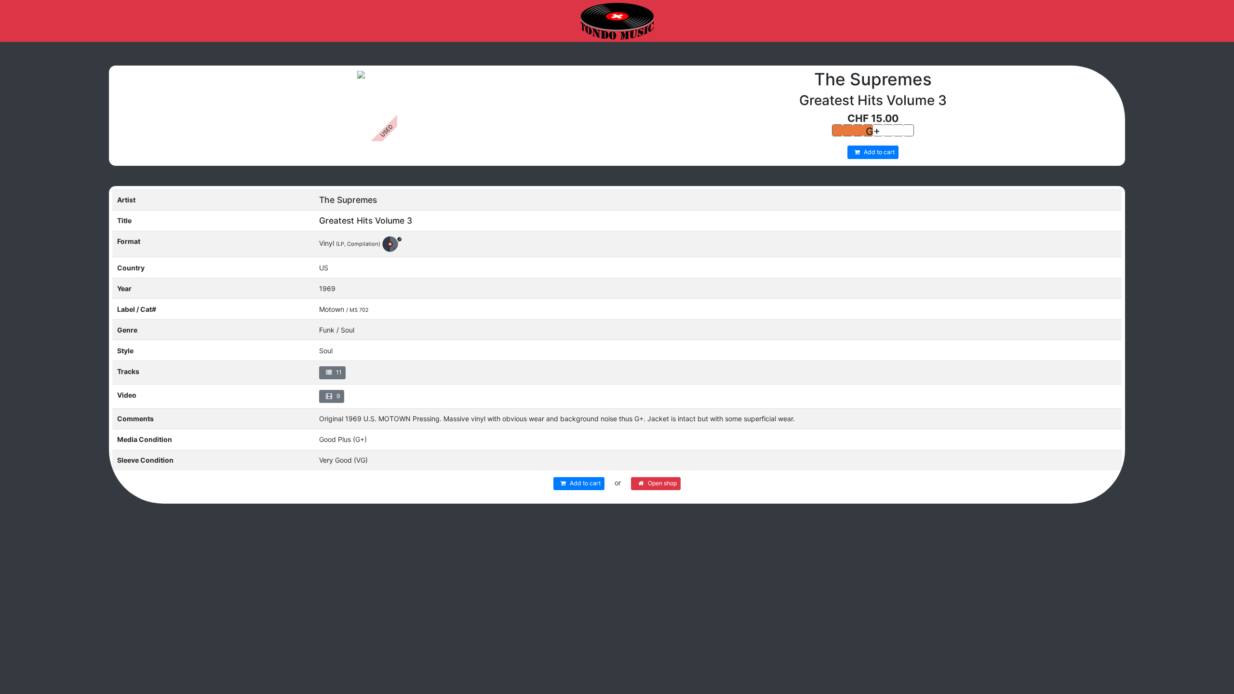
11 (338, 372)
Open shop (661, 483)
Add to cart (878, 152)
